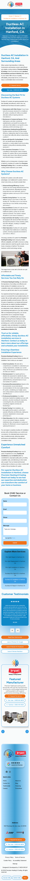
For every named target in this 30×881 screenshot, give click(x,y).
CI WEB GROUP (23, 867)
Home (4, 781)
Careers (5, 788)
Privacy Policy (9, 857)
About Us (18, 781)
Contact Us (6, 783)
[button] (25, 877)
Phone (5, 517)
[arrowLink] (12, 630)
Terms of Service (20, 857)
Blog (16, 783)
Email (5, 509)
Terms (13, 538)
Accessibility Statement (19, 860)
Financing (18, 786)
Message (6, 525)
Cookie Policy (8, 860)
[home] (11, 4)
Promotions (18, 788)
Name (5, 501)
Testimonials (6, 786)
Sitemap (15, 864)
